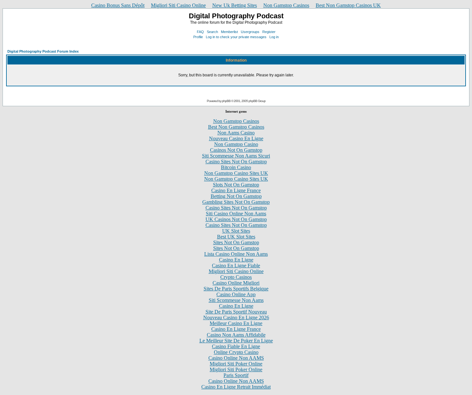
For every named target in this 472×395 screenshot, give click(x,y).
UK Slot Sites (236, 231)
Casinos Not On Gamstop (236, 150)
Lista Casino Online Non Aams (236, 254)
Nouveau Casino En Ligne (236, 138)
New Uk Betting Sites (234, 5)
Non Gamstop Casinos (286, 5)
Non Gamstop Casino (236, 144)
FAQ (200, 32)
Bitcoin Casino (236, 167)
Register (268, 32)
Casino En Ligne (236, 259)
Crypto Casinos (236, 277)
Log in (274, 37)
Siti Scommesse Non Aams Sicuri (236, 156)
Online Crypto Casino (236, 352)
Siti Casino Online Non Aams (236, 213)
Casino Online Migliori (236, 283)
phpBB (226, 101)
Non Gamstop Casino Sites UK (236, 173)
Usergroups (250, 32)
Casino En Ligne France (236, 190)
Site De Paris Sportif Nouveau (236, 311)
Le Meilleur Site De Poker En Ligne (236, 340)
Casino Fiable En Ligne (236, 346)
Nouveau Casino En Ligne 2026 (236, 317)
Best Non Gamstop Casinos (236, 127)
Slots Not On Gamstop (236, 184)
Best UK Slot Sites (236, 236)
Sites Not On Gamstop (236, 242)
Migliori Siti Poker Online (236, 363)
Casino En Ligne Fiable (236, 265)
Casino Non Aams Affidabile (236, 335)
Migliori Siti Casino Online (178, 5)
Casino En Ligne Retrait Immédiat (236, 387)
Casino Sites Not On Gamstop (236, 161)
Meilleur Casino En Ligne (236, 323)
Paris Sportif (236, 375)
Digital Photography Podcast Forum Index (43, 51)
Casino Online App (236, 294)
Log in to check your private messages (236, 37)
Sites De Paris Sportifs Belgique (236, 288)
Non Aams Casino (236, 132)
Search (212, 32)
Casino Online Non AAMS (236, 358)
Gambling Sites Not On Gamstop (236, 202)
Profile (198, 37)
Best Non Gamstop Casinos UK (348, 5)
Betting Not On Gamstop (236, 196)
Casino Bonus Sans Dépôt (117, 5)
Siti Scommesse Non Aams (236, 300)
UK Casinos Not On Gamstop (236, 219)
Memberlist (229, 32)
